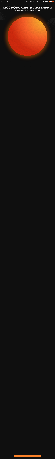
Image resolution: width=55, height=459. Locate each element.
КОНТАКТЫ (43, 458)
